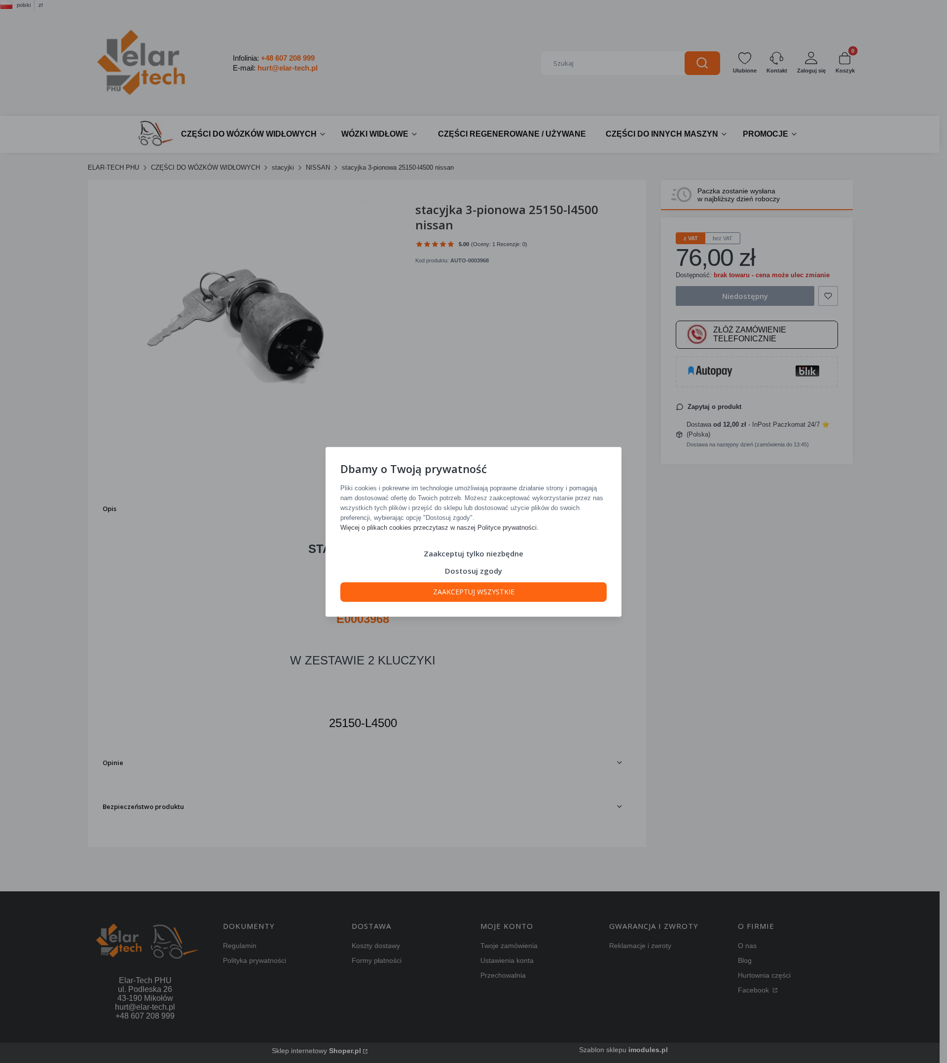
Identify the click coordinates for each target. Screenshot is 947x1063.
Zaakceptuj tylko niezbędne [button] (473, 553)
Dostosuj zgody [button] (473, 570)
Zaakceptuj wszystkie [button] (473, 591)
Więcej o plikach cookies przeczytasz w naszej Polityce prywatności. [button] (439, 527)
